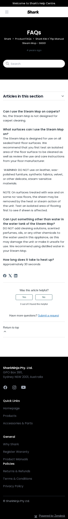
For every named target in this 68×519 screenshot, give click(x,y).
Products (9, 416)
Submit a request (48, 315)
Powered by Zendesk (52, 515)
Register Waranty (16, 452)
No (43, 297)
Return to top (11, 327)
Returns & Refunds (16, 471)
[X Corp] (10, 275)
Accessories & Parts (18, 423)
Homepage (11, 408)
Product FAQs (23, 39)
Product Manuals (15, 459)
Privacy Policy (13, 486)
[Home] (33, 12)
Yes (24, 297)
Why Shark (11, 444)
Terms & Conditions (17, 479)
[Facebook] (4, 275)
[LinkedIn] (15, 275)
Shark (7, 39)
